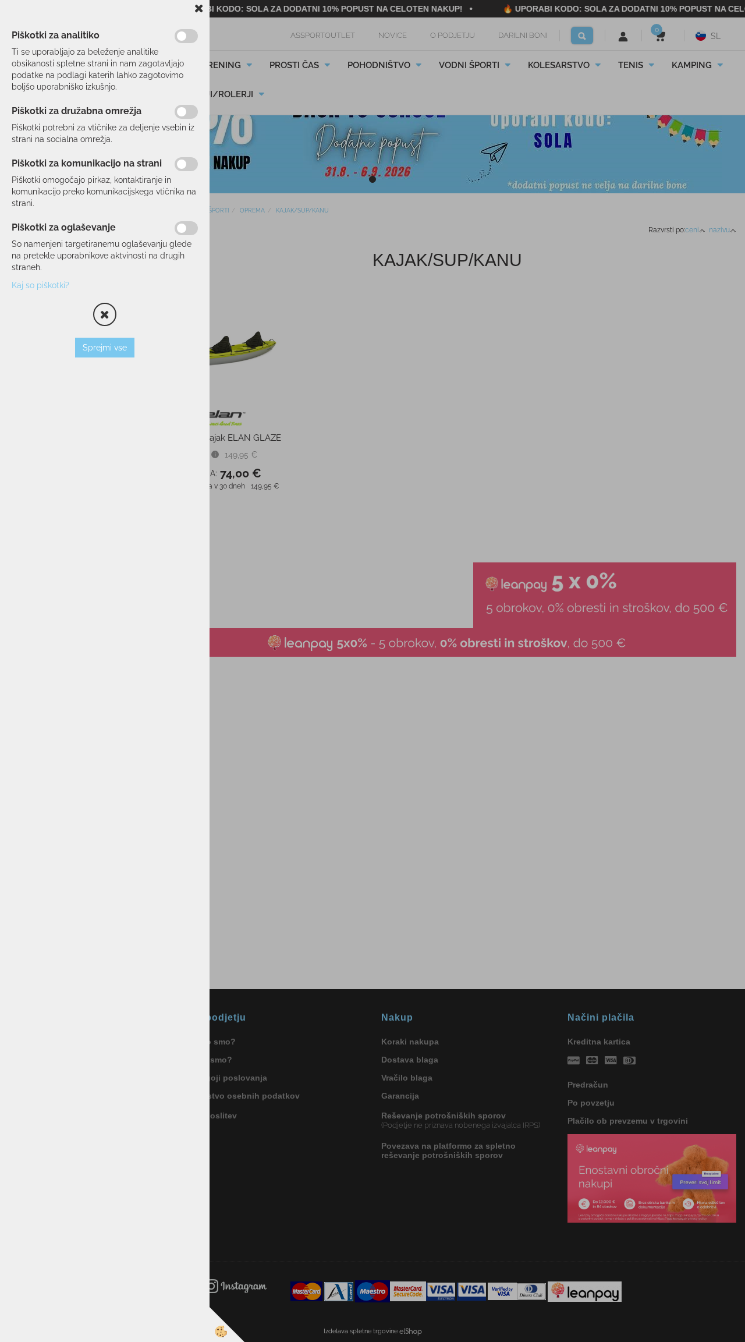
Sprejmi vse (105, 347)
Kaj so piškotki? (40, 285)
